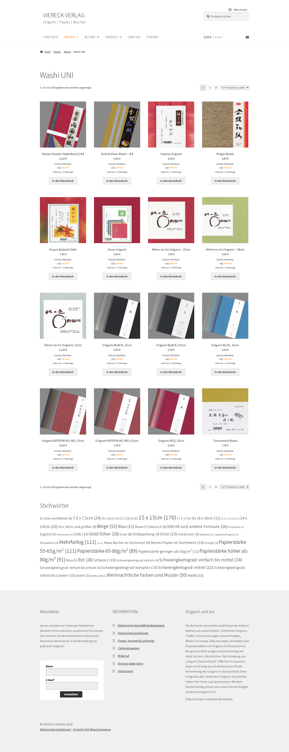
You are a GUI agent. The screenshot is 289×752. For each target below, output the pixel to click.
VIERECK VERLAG (64, 15)
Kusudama (49, 543)
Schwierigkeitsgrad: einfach (137, 560)
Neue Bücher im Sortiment (127, 542)
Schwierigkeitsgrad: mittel (185, 567)
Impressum (125, 671)
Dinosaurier (236, 527)
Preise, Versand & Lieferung (136, 641)
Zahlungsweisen (129, 648)
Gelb (81, 534)
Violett (83, 575)
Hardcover (188, 534)
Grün (168, 534)
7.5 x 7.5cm (87, 518)
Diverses (111, 37)
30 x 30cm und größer (77, 526)
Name (49, 666)
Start (48, 52)
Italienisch (207, 534)
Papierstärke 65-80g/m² (107, 550)
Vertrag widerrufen (130, 663)
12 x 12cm (128, 518)
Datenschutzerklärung (133, 633)
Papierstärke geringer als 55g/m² (168, 551)
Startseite (50, 37)
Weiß (195, 575)
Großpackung (146, 534)
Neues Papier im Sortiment (177, 542)
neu (100, 543)
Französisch (65, 534)
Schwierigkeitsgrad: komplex (129, 567)
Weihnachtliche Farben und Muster (147, 575)
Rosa (71, 560)
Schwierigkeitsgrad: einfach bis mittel (200, 560)
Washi (67, 52)
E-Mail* (50, 680)
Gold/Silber (104, 534)
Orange (211, 543)
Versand (65, 167)
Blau (126, 526)
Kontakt (153, 37)
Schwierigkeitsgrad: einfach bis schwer (70, 568)
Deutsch (158, 526)
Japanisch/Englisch (226, 534)
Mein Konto (240, 9)
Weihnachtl (98, 576)
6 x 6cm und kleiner (56, 518)
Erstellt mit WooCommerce (92, 729)
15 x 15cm (157, 517)
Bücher (90, 37)
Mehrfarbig (78, 542)
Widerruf (123, 656)
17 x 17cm (186, 518)
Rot (85, 560)
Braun (141, 526)
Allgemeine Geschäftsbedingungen (141, 625)
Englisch (48, 534)
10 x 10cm (110, 518)
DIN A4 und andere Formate (197, 526)
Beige (107, 526)
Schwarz (104, 560)
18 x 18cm (208, 518)
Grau (126, 534)
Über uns (134, 37)
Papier (69, 37)
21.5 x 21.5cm (230, 518)
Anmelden (71, 694)
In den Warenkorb (63, 181)
